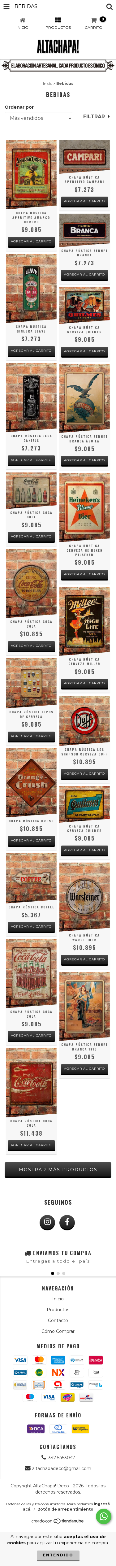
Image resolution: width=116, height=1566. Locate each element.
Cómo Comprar (58, 1331)
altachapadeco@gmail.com (61, 1468)
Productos (58, 1309)
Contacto (58, 1320)
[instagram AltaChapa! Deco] (47, 1222)
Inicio (47, 83)
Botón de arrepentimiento (65, 1509)
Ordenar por (19, 107)
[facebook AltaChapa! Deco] (67, 1222)
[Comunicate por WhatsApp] (103, 1516)
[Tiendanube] (58, 1522)
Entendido (58, 1555)
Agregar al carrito (31, 241)
